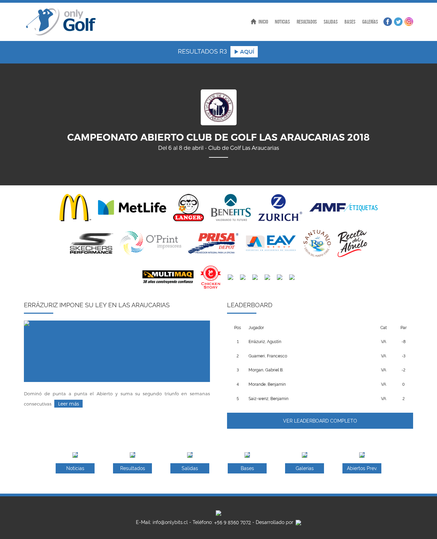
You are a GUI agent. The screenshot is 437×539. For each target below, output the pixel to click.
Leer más (68, 404)
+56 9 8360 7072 (232, 522)
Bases (349, 22)
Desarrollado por (275, 522)
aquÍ (246, 51)
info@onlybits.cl (170, 522)
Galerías (370, 22)
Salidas (331, 22)
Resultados (307, 22)
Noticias (282, 22)
